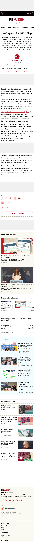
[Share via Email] (19, 198)
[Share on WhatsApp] (2, 198)
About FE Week (5, 535)
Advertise (3, 537)
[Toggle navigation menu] (2, 13)
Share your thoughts (17, 213)
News (3, 27)
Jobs (9, 27)
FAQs (2, 529)
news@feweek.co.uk (8, 518)
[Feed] (2, 500)
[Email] (20, 500)
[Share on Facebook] (6, 198)
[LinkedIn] (13, 500)
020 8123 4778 (7, 516)
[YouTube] (17, 500)
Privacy (3, 527)
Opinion (16, 27)
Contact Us (4, 525)
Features (25, 27)
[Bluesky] (10, 500)
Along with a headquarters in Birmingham (15, 112)
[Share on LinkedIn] (15, 198)
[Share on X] (10, 198)
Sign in (29, 13)
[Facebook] (6, 500)
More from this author (17, 62)
